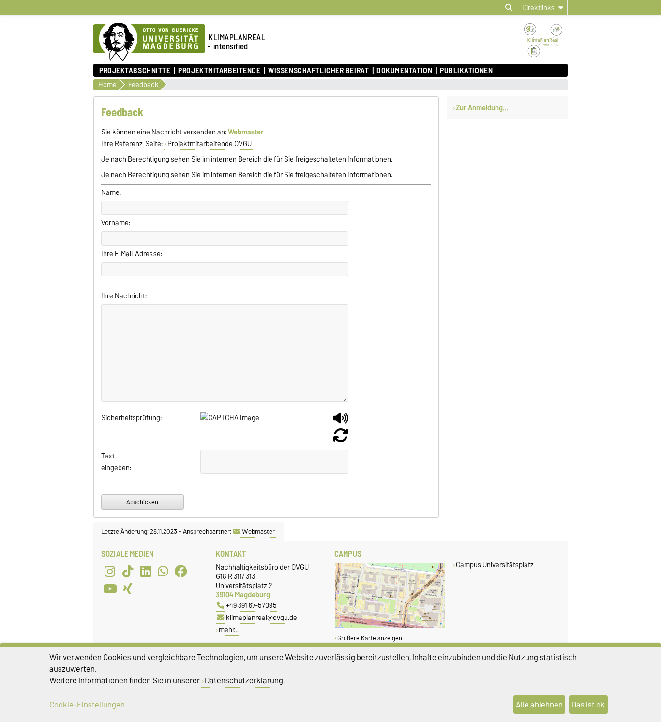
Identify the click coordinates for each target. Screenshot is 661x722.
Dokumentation (404, 70)
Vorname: (115, 223)
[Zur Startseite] (149, 59)
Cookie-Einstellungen (87, 704)
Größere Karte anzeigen (369, 638)
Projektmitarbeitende (219, 70)
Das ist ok (588, 704)
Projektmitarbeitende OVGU (209, 143)
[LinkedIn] (145, 571)
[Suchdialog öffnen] (508, 8)
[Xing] (127, 588)
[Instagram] (110, 571)
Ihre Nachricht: (124, 296)
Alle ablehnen (539, 704)
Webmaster (258, 531)
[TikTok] (127, 571)
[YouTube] (110, 588)
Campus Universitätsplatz (495, 565)
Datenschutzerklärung (244, 680)
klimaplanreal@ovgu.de (261, 617)
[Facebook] (181, 571)
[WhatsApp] (163, 571)
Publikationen (466, 70)
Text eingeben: (112, 461)
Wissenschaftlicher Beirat (318, 70)
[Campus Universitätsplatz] (389, 626)
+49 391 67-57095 (251, 605)
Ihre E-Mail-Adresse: (131, 254)
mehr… (229, 629)
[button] (340, 421)
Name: (111, 192)
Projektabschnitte (135, 70)
